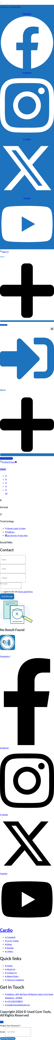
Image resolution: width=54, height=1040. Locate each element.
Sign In (2, 256)
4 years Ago (17, 535)
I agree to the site (18, 591)
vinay (3, 468)
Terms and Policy (25, 591)
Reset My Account (7, 1038)
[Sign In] (27, 384)
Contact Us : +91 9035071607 (10, 7)
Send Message (7, 596)
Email (2, 1031)
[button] (52, 329)
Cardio (6, 930)
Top (1, 1022)
